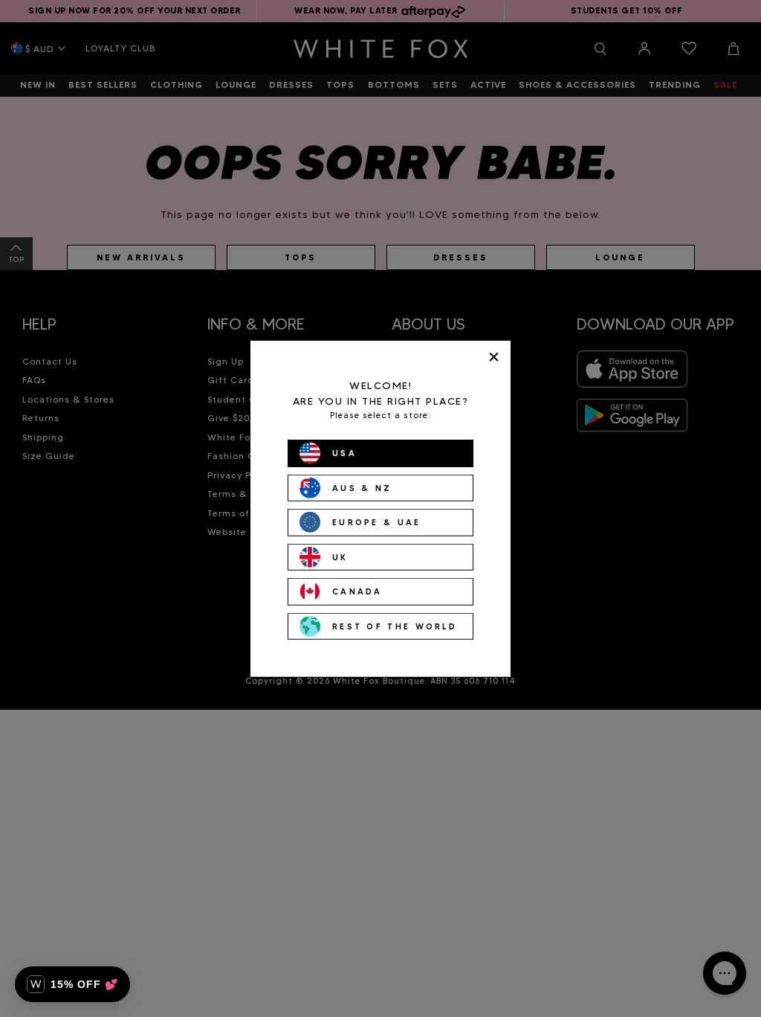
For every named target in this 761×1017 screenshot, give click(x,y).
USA (344, 453)
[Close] (494, 356)
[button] (72, 984)
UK (340, 556)
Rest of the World (394, 625)
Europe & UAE (376, 522)
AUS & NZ (362, 487)
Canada (357, 591)
